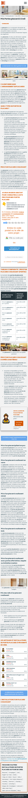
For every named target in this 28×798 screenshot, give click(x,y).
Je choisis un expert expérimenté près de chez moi (14, 438)
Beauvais (4, 772)
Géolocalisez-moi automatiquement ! (14, 248)
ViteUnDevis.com (22, 261)
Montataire (5, 779)
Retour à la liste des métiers (14, 257)
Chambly (17, 781)
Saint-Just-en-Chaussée (9, 790)
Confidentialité (8, 261)
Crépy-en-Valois (6, 777)
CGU (4, 261)
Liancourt (19, 786)
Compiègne (12, 772)
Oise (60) (17, 16)
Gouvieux (4, 784)
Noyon (14, 777)
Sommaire (5, 24)
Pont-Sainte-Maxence (16, 779)
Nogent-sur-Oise (7, 775)
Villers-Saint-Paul (7, 788)
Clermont (11, 781)
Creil (18, 772)
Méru (19, 777)
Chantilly (4, 781)
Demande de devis (19, 423)
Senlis (14, 775)
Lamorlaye (12, 784)
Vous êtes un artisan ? (21, 262)
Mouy (19, 790)
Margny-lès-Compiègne (8, 786)
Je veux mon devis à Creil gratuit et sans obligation (14, 759)
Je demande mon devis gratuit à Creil (14, 66)
